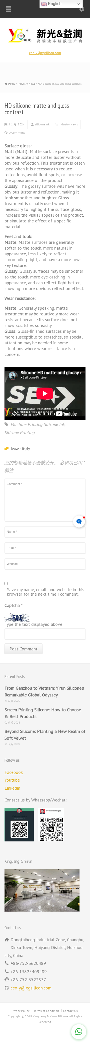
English (54, 4)
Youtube (12, 780)
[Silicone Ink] (45, 43)
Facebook (13, 772)
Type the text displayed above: (33, 624)
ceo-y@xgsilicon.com (45, 53)
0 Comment (17, 132)
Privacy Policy (20, 1011)
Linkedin (12, 788)
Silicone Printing (19, 432)
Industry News (68, 124)
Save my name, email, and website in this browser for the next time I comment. (45, 592)
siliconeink (42, 124)
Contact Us (70, 1011)
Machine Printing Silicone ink (38, 424)
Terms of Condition (46, 1011)
